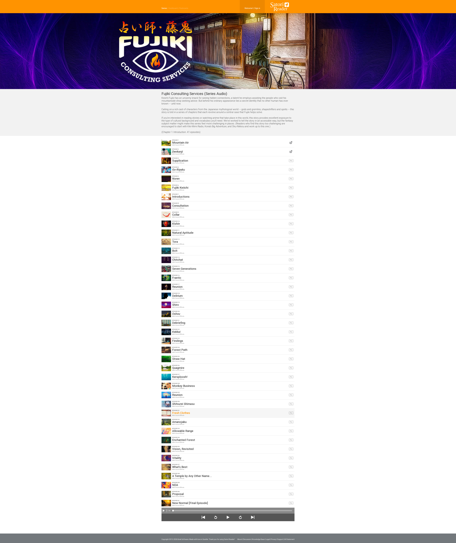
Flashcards (183, 8)
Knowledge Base (258, 539)
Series (164, 8)
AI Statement (289, 539)
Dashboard (173, 8)
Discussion (247, 539)
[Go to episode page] (290, 142)
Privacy (273, 539)
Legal (268, 539)
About (239, 539)
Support (280, 539)
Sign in (257, 8)
